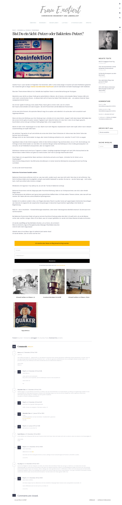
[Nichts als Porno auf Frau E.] (120, 32)
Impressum (92, 500)
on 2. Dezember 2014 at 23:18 (33, 389)
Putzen (47, 338)
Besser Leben (54, 22)
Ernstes (88, 22)
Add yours (30, 346)
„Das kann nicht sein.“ (109, 114)
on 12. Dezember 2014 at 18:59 (34, 478)
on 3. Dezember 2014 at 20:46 (34, 371)
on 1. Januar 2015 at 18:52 (38, 413)
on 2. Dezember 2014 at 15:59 (29, 352)
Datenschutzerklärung (60, 265)
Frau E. (14, 30)
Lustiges (65, 22)
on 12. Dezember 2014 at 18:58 (34, 446)
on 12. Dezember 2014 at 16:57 (31, 463)
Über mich (33, 22)
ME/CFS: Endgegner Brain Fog (107, 61)
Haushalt (42, 338)
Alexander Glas (21, 389)
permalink (60, 338)
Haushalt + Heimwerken (32, 30)
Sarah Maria (21, 434)
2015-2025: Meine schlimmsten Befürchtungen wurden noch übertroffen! (107, 88)
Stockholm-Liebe (77, 22)
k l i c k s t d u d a (26, 418)
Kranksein (42, 22)
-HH (38, 338)
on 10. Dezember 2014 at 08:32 (32, 434)
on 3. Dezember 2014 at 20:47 (34, 402)
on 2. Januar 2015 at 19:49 (33, 426)
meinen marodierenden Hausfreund (42, 87)
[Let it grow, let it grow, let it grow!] (120, 30)
